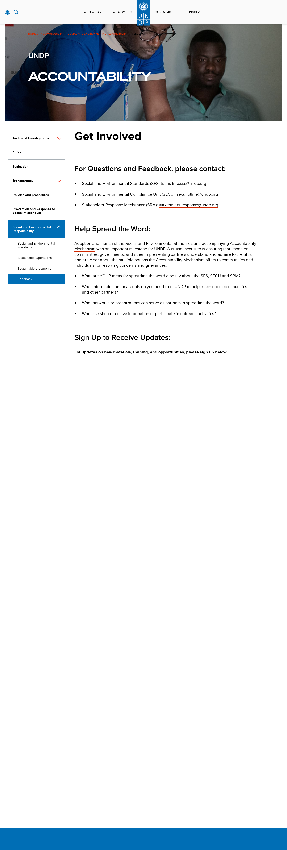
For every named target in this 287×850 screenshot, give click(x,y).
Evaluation (20, 166)
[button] (59, 138)
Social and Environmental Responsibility (97, 33)
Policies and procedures (31, 194)
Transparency (23, 180)
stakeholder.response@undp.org (188, 205)
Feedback (25, 279)
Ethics (17, 152)
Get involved (193, 12)
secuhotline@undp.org (197, 194)
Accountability (52, 33)
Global (7, 12)
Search (16, 12)
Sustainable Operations (35, 257)
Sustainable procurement (36, 268)
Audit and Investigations (31, 138)
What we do (122, 12)
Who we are (93, 12)
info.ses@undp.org (188, 183)
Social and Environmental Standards (36, 245)
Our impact (164, 12)
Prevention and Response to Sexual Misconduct (34, 211)
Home (32, 33)
